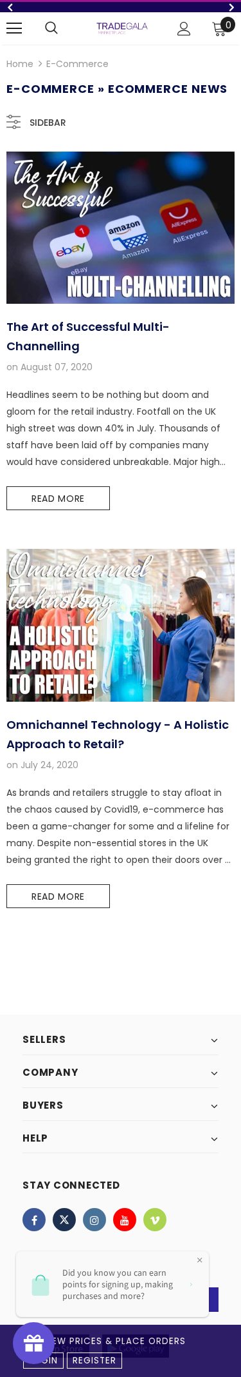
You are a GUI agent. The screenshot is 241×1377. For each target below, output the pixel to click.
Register (94, 1360)
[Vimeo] (154, 1219)
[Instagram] (94, 1219)
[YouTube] (124, 1219)
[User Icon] (184, 28)
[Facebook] (34, 1219)
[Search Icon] (51, 28)
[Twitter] (64, 1219)
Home (19, 63)
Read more (58, 498)
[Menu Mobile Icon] (14, 28)
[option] (120, 7)
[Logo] (122, 28)
